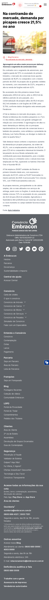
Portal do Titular (10, 411)
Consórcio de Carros (13, 306)
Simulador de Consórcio (14, 321)
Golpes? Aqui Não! (12, 462)
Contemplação (10, 340)
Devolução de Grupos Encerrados (18, 441)
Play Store (17, 497)
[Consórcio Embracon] (4, 57)
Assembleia (8, 437)
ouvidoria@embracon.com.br (17, 510)
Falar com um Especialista (15, 325)
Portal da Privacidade (13, 407)
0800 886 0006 (11, 570)
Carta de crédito (11, 294)
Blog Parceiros (13, 57)
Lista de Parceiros (11, 369)
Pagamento (9, 352)
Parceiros (8, 263)
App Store (30, 497)
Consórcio (8, 336)
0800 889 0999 (32, 546)
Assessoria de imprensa (15, 582)
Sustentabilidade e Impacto (15, 271)
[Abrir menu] (45, 4)
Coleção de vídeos (12, 394)
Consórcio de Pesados (14, 317)
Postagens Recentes (13, 390)
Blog (18, 543)
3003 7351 (25, 514)
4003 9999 (9, 549)
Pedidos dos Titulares (13, 418)
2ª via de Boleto (11, 434)
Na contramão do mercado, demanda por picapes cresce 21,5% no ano (20, 59)
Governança (9, 267)
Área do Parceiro (11, 365)
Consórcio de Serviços (14, 314)
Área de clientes (11, 501)
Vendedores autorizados (15, 586)
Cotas (6, 344)
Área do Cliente (10, 430)
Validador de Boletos (13, 458)
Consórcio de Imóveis (13, 302)
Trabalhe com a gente (14, 578)
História (7, 259)
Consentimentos (11, 414)
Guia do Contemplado (13, 445)
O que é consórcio (12, 298)
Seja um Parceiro (11, 361)
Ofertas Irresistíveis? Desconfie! (17, 470)
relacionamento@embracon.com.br (27, 561)
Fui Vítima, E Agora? (12, 466)
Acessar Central (10, 280)
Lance (6, 348)
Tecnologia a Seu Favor (14, 474)
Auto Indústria (14, 210)
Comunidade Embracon (14, 397)
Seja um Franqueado (13, 380)
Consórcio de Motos (13, 310)
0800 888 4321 (11, 514)
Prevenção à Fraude (12, 455)
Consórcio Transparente (14, 477)
